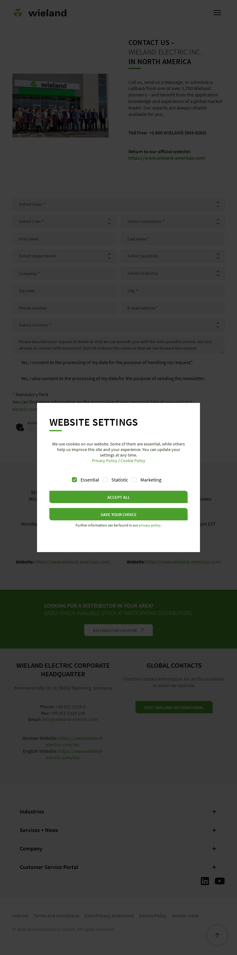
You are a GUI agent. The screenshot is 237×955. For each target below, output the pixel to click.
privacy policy (149, 525)
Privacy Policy (104, 460)
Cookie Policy (133, 460)
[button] (118, 497)
